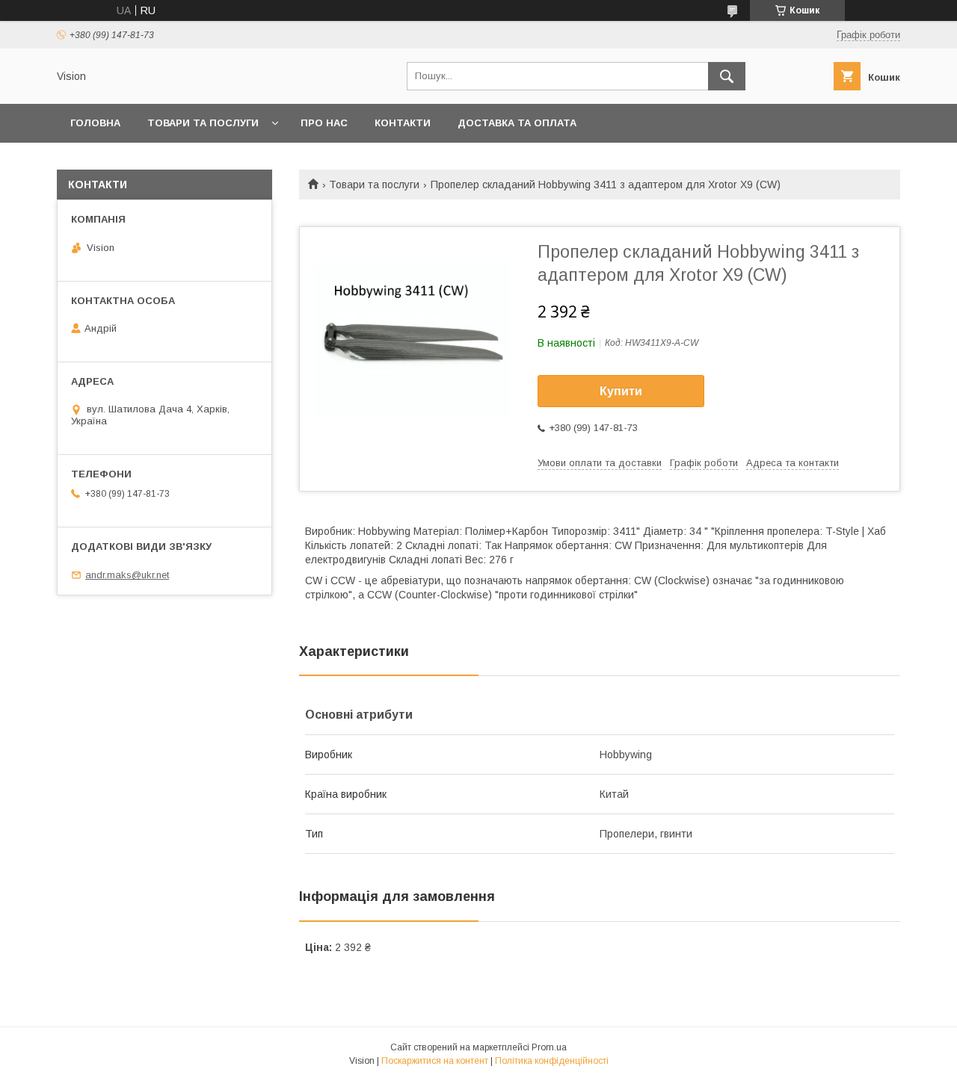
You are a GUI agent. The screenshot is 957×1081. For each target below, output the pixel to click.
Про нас (324, 122)
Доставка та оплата (517, 122)
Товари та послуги (203, 122)
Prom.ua (549, 1047)
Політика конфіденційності (552, 1061)
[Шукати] (726, 76)
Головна (95, 122)
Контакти (403, 122)
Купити (621, 391)
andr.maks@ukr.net (127, 574)
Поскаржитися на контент (434, 1061)
